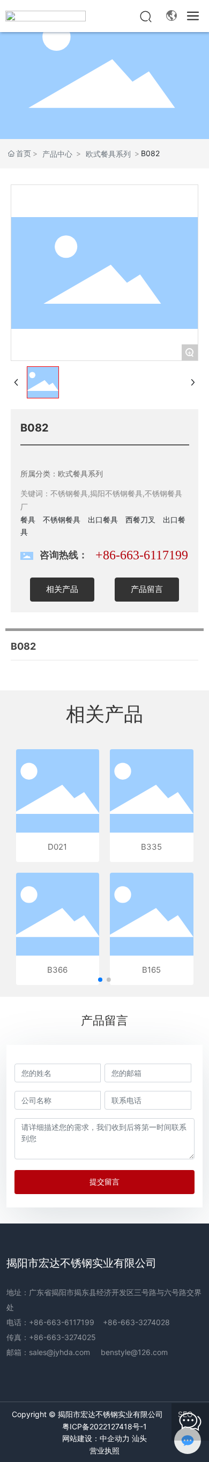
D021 (57, 847)
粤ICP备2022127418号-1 (104, 1426)
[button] (100, 980)
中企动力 (115, 1439)
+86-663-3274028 (136, 1322)
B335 (151, 847)
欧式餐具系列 (108, 153)
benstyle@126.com (134, 1352)
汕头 (139, 1439)
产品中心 (57, 153)
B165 (151, 970)
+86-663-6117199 (141, 555)
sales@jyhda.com (59, 1352)
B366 (57, 970)
